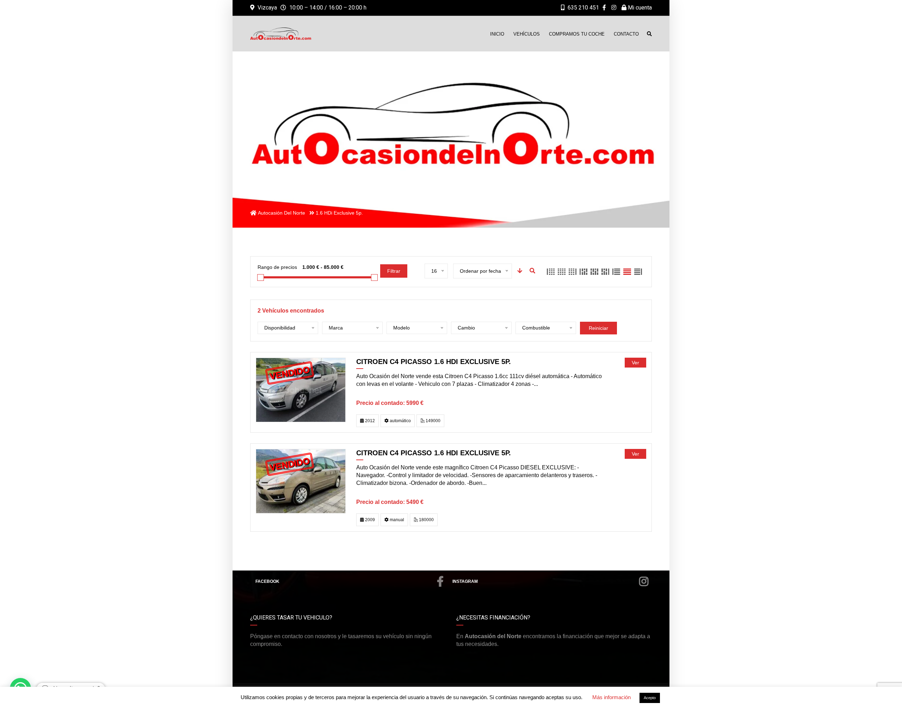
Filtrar (393, 271)
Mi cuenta (639, 7)
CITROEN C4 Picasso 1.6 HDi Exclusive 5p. (433, 361)
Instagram (465, 581)
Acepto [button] (650, 698)
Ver (635, 362)
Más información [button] (611, 697)
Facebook (267, 581)
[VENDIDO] (300, 390)
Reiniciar (598, 328)
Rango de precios (277, 267)
